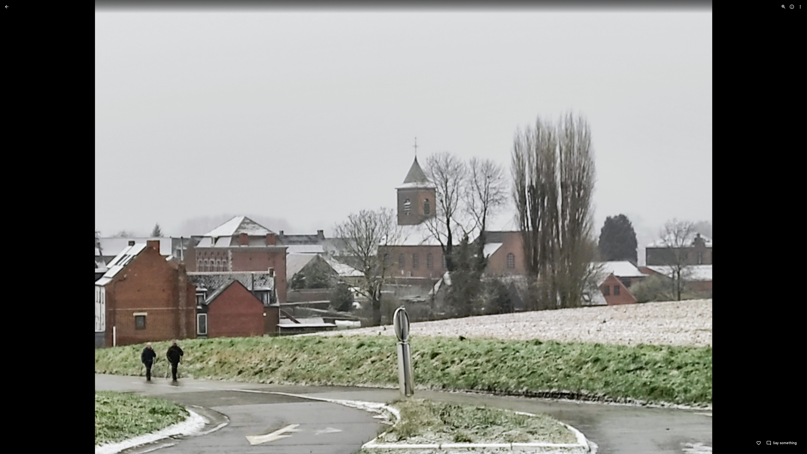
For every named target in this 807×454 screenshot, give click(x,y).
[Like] (758, 443)
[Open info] (792, 7)
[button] (12, 227)
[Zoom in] (783, 7)
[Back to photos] (7, 7)
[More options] (800, 7)
